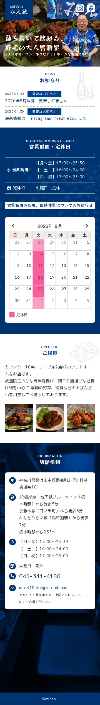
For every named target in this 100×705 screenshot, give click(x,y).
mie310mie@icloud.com (43, 587)
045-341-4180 (39, 576)
